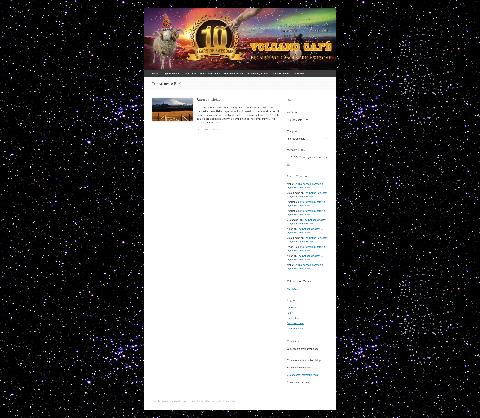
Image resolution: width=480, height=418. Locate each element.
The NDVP (298, 73)
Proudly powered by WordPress (169, 401)
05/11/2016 (202, 129)
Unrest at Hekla (208, 99)
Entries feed (293, 318)
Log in (290, 312)
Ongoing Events (170, 73)
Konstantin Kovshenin (223, 401)
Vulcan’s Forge (280, 73)
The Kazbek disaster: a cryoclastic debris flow (305, 185)
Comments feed (295, 323)
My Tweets (293, 288)
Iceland (215, 129)
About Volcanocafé (210, 73)
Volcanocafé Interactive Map (302, 375)
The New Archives (234, 73)
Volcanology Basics (258, 73)
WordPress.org (295, 328)
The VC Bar (189, 73)
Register (291, 307)
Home (155, 73)
